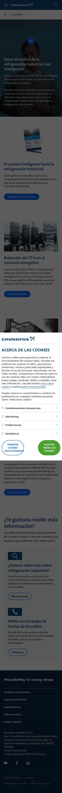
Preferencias (13, 425)
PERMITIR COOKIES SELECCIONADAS (14, 447)
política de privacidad (33, 386)
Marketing (12, 416)
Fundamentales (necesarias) (23, 408)
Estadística (12, 433)
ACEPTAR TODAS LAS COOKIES (49, 447)
